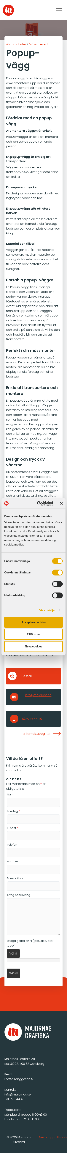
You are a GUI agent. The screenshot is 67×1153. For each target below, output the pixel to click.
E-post (12, 828)
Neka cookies (33, 646)
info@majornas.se (38, 695)
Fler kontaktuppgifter (35, 734)
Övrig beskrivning (18, 895)
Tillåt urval (33, 634)
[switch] (57, 572)
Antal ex (12, 861)
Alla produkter (16, 44)
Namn (11, 794)
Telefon (12, 844)
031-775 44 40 (32, 719)
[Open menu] (59, 10)
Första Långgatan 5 (18, 1079)
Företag (13, 811)
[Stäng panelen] (61, 503)
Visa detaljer (47, 610)
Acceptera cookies (34, 622)
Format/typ (15, 878)
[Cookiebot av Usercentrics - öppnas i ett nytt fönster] (39, 503)
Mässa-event (38, 44)
